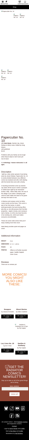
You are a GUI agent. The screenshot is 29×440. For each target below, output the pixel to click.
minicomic (19, 162)
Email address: (14, 386)
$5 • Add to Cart (22, 316)
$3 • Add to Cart (7, 316)
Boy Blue (13, 431)
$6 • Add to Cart (7, 350)
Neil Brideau (19, 433)
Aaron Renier (13, 428)
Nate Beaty (7, 143)
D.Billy (23, 428)
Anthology (6, 162)
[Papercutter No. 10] (14, 11)
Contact (14, 426)
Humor (13, 162)
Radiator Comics (22, 422)
